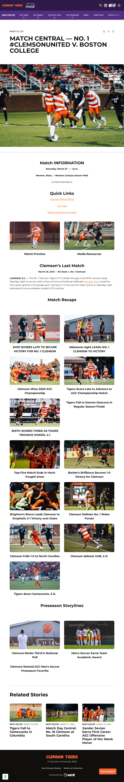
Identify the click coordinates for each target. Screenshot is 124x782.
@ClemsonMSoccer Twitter (62, 212)
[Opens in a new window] (112, 5)
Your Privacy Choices (51, 768)
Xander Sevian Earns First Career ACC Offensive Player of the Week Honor (97, 735)
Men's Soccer (16, 724)
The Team (23, 15)
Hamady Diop (91, 281)
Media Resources (89, 254)
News (86, 15)
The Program (72, 15)
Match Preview (34, 254)
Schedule (105, 5)
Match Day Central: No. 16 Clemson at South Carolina (61, 731)
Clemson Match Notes (62, 199)
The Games (38, 15)
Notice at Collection (73, 768)
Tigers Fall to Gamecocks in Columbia (21, 731)
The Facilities (54, 15)
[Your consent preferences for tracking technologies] (5, 777)
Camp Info (98, 15)
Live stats (62, 206)
